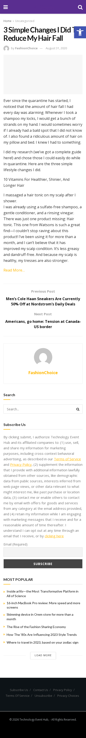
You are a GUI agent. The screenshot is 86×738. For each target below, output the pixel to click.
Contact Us (40, 690)
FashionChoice (26, 48)
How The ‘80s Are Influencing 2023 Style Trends (42, 634)
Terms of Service (67, 459)
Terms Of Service (18, 696)
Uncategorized (24, 21)
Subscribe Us (19, 690)
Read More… (14, 270)
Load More (43, 655)
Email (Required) (15, 544)
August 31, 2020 (56, 48)
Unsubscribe (43, 696)
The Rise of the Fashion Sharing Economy (36, 627)
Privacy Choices (68, 696)
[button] (80, 32)
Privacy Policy (21, 464)
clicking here (54, 536)
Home (7, 21)
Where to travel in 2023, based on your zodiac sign (42, 642)
